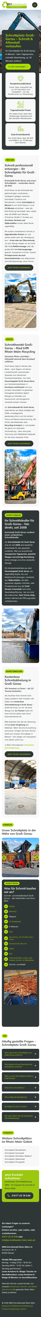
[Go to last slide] (4, 857)
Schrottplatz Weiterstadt (15, 1159)
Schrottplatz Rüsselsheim (15, 1150)
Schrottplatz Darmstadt (14, 1153)
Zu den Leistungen (16, 66)
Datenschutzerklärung (22, 1306)
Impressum (6, 1306)
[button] (20, 1054)
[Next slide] (37, 857)
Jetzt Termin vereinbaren (19, 267)
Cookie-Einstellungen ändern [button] (14, 1309)
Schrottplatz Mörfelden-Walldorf (18, 1156)
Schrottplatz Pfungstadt (14, 1162)
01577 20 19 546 (21, 1195)
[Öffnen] (34, 5)
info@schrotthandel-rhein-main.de (18, 1240)
